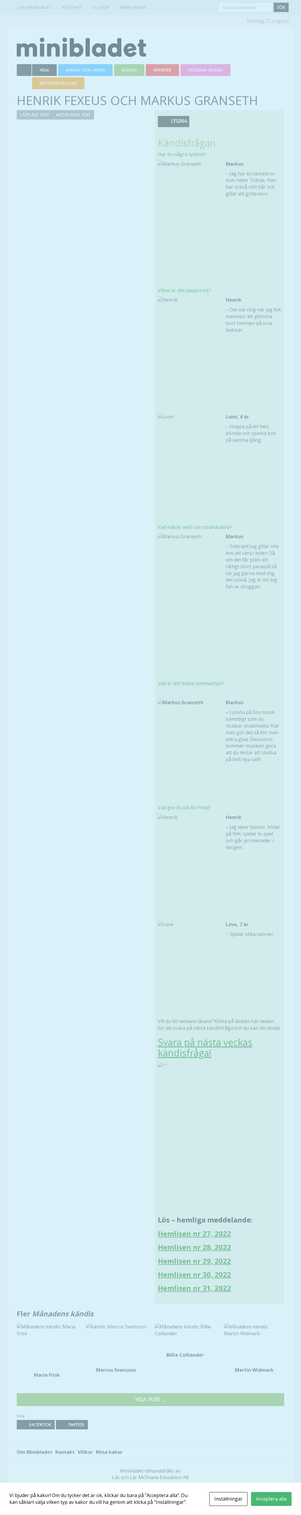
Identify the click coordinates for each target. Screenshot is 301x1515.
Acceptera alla (271, 1499)
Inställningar (228, 1499)
